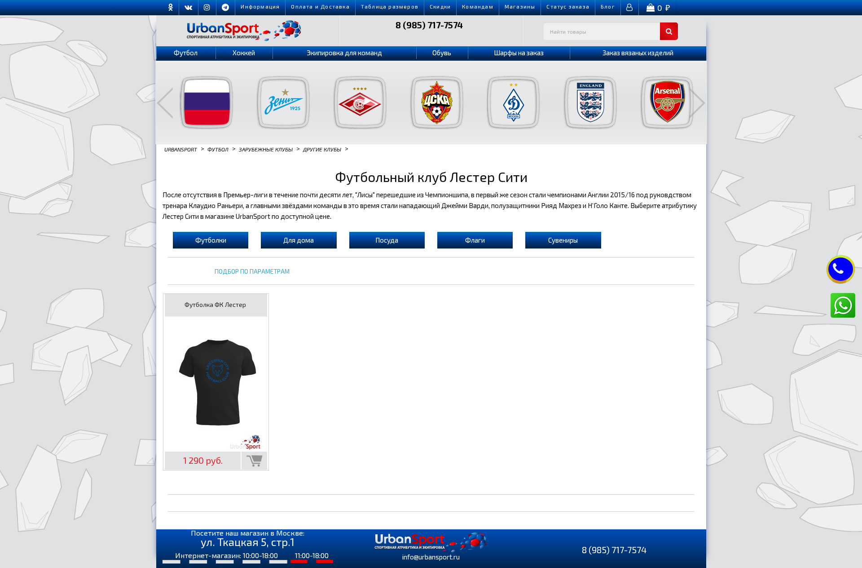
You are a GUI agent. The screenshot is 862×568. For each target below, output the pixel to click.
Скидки (440, 6)
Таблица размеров (389, 6)
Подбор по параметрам (252, 271)
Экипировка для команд (344, 53)
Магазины (520, 6)
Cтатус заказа (567, 6)
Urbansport (180, 149)
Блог (608, 6)
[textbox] (610, 31)
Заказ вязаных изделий (638, 53)
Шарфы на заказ (519, 53)
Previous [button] (165, 103)
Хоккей (244, 53)
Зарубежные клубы (266, 149)
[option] (201, 102)
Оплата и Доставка (320, 6)
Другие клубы (322, 149)
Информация (260, 6)
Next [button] (697, 103)
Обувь (441, 53)
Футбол (186, 53)
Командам (477, 6)
